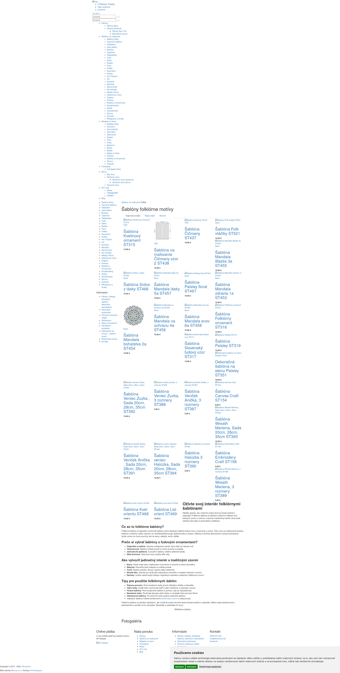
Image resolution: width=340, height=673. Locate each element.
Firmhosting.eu (36, 670)
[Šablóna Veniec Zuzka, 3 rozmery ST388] (167, 383)
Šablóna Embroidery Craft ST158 (226, 457)
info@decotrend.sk (218, 638)
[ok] (118, 17)
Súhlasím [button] (179, 667)
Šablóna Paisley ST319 (228, 343)
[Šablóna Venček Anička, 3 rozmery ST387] (198, 383)
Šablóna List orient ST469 (165, 511)
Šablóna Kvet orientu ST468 (136, 511)
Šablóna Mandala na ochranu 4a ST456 (164, 323)
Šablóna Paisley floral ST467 (196, 286)
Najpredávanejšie (133, 215)
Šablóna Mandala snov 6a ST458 (197, 321)
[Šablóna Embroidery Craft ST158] (228, 444)
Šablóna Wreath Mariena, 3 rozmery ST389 (224, 486)
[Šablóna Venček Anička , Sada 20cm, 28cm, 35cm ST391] (137, 446)
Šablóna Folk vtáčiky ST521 (227, 231)
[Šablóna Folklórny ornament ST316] (228, 306)
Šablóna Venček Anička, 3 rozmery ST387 (193, 399)
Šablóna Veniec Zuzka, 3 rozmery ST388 (166, 397)
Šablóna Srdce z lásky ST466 (137, 286)
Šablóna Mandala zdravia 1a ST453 (224, 290)
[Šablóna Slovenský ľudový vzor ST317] (198, 335)
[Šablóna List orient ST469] (166, 502)
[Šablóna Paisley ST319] (226, 334)
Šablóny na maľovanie (131, 202)
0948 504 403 (216, 636)
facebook (214, 641)
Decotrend (26, 666)
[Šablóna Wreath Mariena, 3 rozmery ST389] (228, 470)
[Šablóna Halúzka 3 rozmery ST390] (198, 444)
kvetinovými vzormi (169, 598)
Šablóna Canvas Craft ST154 (227, 395)
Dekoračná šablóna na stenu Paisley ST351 (227, 368)
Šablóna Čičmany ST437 (192, 233)
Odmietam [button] (191, 667)
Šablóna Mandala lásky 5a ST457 (167, 288)
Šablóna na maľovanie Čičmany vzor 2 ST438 (166, 256)
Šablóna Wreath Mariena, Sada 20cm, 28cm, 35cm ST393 (228, 427)
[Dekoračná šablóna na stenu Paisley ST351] (228, 353)
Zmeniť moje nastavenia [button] (210, 667)
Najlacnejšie (150, 215)
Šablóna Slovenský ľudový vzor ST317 (195, 349)
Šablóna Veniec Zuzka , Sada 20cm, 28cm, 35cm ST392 (137, 402)
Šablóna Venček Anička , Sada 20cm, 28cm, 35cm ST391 (137, 464)
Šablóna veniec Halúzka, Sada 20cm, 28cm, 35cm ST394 (167, 464)
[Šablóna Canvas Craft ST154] (228, 383)
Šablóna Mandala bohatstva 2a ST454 (135, 341)
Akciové (162, 215)
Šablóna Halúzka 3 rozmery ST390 (194, 459)
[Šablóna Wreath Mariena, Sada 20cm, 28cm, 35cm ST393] (228, 409)
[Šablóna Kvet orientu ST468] (136, 502)
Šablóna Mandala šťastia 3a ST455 (223, 258)
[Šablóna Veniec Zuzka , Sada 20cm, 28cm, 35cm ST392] (137, 384)
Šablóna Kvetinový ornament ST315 (132, 237)
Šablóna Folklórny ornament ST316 (223, 320)
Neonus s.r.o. (16, 670)
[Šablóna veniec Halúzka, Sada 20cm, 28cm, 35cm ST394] (167, 446)
